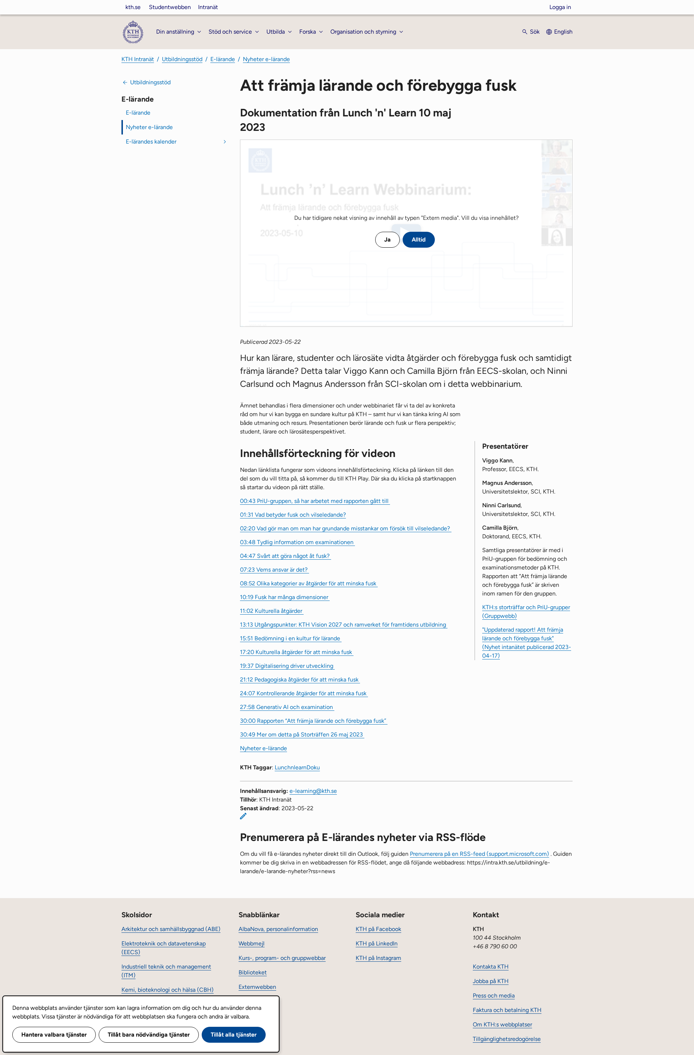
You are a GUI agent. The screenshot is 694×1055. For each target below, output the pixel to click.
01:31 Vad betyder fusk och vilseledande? (293, 514)
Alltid (419, 239)
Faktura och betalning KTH (507, 1010)
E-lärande (222, 59)
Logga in (560, 7)
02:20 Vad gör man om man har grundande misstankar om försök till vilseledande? (345, 528)
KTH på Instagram (378, 957)
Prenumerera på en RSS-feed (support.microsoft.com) (479, 853)
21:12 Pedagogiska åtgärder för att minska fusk (300, 679)
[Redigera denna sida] (243, 816)
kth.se (133, 7)
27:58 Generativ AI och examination (287, 707)
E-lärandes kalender (151, 141)
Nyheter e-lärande (266, 59)
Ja (387, 239)
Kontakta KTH (491, 966)
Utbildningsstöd (182, 59)
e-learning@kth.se (313, 790)
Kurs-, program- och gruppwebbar (282, 957)
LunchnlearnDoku (297, 767)
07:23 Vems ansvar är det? (274, 569)
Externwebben (257, 986)
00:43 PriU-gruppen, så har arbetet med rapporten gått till (315, 500)
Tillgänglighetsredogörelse (507, 1038)
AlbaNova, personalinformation (278, 929)
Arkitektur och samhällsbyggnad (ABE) (170, 929)
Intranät (208, 7)
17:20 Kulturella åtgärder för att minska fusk (297, 652)
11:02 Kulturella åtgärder (272, 610)
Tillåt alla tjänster (234, 1034)
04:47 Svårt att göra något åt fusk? (285, 555)
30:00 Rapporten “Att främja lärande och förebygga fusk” (313, 720)
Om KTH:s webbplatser (502, 1024)
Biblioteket (253, 972)
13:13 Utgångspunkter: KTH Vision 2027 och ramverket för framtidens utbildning (343, 624)
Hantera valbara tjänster (54, 1034)
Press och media (494, 995)
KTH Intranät (137, 59)
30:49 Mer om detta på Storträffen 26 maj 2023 (302, 734)
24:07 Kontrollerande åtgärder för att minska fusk (304, 693)
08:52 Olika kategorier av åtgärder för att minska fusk (309, 583)
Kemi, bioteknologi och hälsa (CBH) (167, 989)
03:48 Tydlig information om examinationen (297, 542)
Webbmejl (252, 943)
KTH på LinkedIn (377, 943)
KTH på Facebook (378, 929)
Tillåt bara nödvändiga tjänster (149, 1034)
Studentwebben (170, 7)
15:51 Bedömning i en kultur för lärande (291, 638)
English (563, 31)
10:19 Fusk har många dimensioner (285, 597)
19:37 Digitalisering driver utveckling (287, 665)
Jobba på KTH (491, 981)
